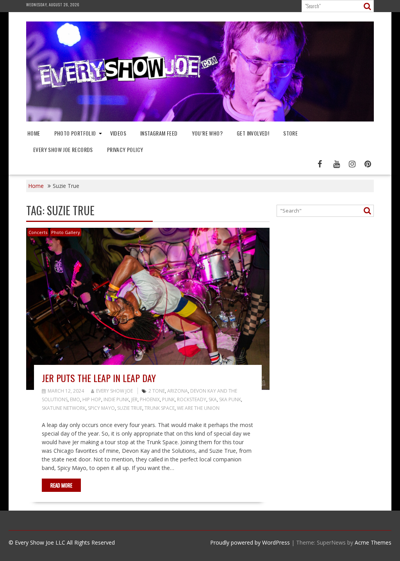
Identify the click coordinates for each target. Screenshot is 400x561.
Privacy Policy (125, 149)
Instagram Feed (159, 133)
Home (33, 133)
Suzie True (129, 408)
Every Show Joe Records (63, 149)
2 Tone (156, 391)
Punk (168, 399)
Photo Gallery (65, 232)
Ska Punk (230, 399)
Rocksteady (191, 399)
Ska (213, 399)
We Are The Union (198, 408)
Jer (134, 399)
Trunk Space (160, 408)
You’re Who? (207, 133)
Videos (118, 133)
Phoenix (150, 399)
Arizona (177, 391)
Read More (61, 485)
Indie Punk (116, 399)
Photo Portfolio (75, 133)
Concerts (38, 232)
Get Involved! (253, 133)
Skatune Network (64, 408)
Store (290, 133)
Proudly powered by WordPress (250, 542)
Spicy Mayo (101, 408)
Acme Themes (373, 542)
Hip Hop (91, 399)
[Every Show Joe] (200, 119)
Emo (75, 399)
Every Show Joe (114, 391)
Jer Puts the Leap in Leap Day (99, 378)
